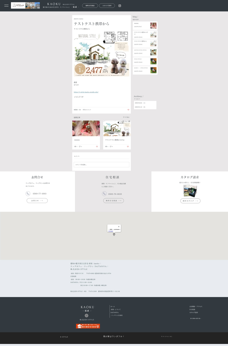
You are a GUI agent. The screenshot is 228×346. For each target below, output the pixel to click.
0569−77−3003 (40, 193)
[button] (6, 6)
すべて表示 (126, 117)
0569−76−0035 (115, 194)
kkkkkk (77, 140)
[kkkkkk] (86, 128)
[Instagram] (119, 5)
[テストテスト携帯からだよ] (117, 128)
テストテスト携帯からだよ (115, 140)
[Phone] (28, 193)
